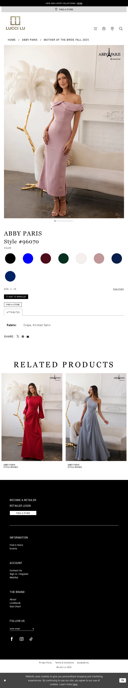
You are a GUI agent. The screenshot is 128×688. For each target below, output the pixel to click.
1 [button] (55, 221)
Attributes (13, 312)
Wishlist (14, 577)
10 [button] (73, 221)
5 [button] (63, 221)
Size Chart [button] (118, 289)
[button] (95, 28)
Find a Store (13, 304)
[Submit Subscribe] (33, 629)
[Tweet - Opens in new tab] (18, 336)
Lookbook (15, 602)
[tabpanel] (64, 131)
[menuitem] (95, 28)
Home (12, 39)
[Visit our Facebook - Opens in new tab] (12, 639)
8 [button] (69, 221)
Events (13, 548)
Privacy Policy (45, 662)
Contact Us (16, 570)
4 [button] (61, 221)
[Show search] (121, 28)
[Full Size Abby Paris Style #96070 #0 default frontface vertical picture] (64, 131)
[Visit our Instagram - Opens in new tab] (22, 639)
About (13, 599)
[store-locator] (112, 28)
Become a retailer (23, 500)
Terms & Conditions (64, 662)
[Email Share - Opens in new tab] (27, 336)
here (75, 684)
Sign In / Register (19, 574)
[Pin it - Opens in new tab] (23, 336)
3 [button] (59, 221)
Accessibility (83, 662)
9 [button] (71, 221)
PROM (79, 3)
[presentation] (32, 417)
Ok (122, 680)
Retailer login (20, 505)
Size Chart (15, 606)
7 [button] (67, 221)
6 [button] (65, 221)
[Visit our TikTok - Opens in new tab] (31, 639)
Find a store (23, 513)
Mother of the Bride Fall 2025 (66, 39)
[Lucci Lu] (15, 23)
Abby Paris (30, 39)
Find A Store (16, 545)
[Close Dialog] (5, 680)
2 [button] (57, 221)
